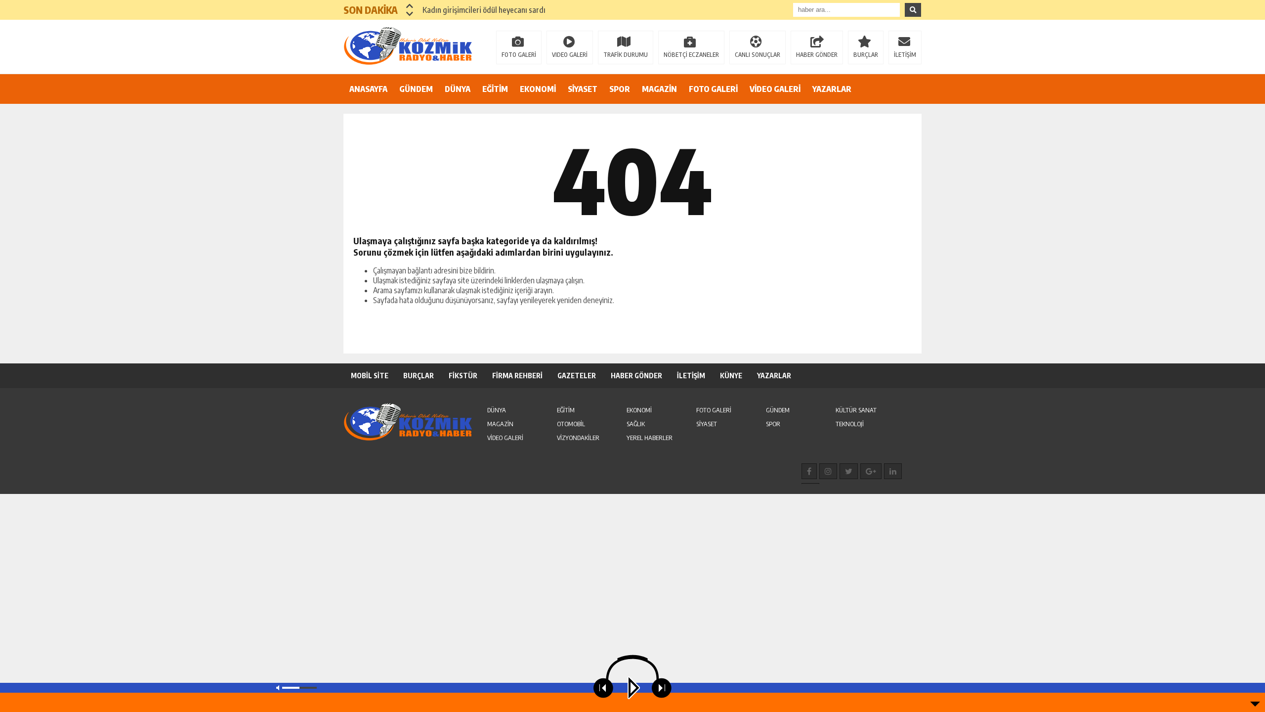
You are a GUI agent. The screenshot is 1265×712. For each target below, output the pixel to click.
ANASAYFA (368, 89)
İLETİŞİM (905, 54)
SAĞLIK (636, 424)
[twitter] (849, 471)
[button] (410, 6)
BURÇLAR (865, 54)
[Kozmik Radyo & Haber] (407, 46)
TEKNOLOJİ (850, 424)
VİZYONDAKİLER (578, 438)
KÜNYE (731, 375)
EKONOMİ (538, 89)
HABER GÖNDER (817, 54)
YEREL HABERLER (650, 438)
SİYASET (582, 89)
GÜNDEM (416, 89)
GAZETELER (576, 375)
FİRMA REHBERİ (517, 375)
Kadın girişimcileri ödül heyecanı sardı (484, 10)
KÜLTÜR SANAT (856, 410)
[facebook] (809, 471)
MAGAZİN (659, 89)
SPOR (619, 89)
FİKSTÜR (463, 375)
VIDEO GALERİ (570, 54)
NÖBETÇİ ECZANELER (691, 54)
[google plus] (871, 471)
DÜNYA (457, 89)
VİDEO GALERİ (775, 89)
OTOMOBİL (571, 424)
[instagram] (828, 471)
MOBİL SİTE (369, 375)
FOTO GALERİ (519, 54)
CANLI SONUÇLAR (757, 54)
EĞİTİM (495, 89)
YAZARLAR (831, 89)
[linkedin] (893, 471)
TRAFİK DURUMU (625, 54)
